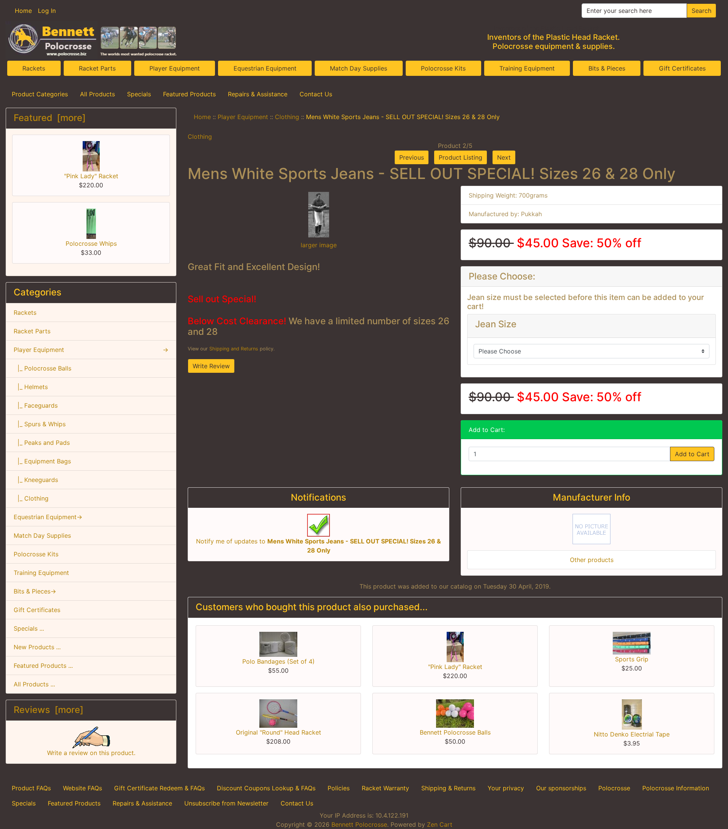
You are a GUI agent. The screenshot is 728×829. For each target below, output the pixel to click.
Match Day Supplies (358, 68)
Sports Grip (631, 659)
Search (701, 10)
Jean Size (495, 324)
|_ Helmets (31, 387)
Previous (411, 157)
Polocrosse (614, 788)
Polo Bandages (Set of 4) (278, 661)
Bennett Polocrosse (359, 824)
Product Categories (40, 94)
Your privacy (506, 788)
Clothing (287, 117)
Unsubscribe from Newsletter (226, 803)
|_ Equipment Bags (42, 461)
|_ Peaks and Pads (42, 442)
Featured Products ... (43, 665)
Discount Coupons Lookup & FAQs (266, 788)
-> (91, 349)
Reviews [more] (48, 709)
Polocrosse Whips (91, 243)
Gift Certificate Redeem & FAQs (159, 788)
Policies (339, 788)
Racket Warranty (385, 788)
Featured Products (189, 94)
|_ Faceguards (36, 405)
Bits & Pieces (606, 68)
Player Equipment (174, 68)
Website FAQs (82, 788)
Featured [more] (50, 117)
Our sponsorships (561, 788)
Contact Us (316, 94)
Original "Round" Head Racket (278, 732)
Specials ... (29, 628)
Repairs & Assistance (257, 94)
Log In (47, 10)
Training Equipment (527, 68)
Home (23, 10)
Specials (139, 94)
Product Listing (460, 157)
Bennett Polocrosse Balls (455, 732)
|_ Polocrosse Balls (42, 368)
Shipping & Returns (448, 788)
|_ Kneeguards (36, 480)
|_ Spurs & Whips (40, 424)
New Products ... (37, 647)
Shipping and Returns (233, 349)
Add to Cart (692, 454)
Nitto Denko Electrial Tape (632, 734)
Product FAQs (31, 788)
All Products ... (34, 684)
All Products (97, 94)
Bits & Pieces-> (35, 591)
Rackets (33, 68)
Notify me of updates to (318, 545)
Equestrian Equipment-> (48, 517)
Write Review (211, 366)
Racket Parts (97, 68)
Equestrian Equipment (265, 68)
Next (504, 157)
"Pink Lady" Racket (91, 176)
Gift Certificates (682, 68)
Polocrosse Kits (443, 68)
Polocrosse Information (675, 788)
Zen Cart (439, 824)
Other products (591, 560)
